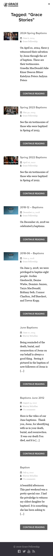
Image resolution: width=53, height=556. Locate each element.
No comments (29, 409)
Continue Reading (34, 93)
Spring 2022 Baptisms (33, 157)
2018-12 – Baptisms (31, 207)
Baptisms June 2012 (32, 398)
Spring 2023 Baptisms (33, 107)
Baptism (25, 467)
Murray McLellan (30, 336)
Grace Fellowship (30, 41)
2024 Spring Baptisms (33, 33)
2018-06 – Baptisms (32, 253)
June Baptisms (29, 327)
